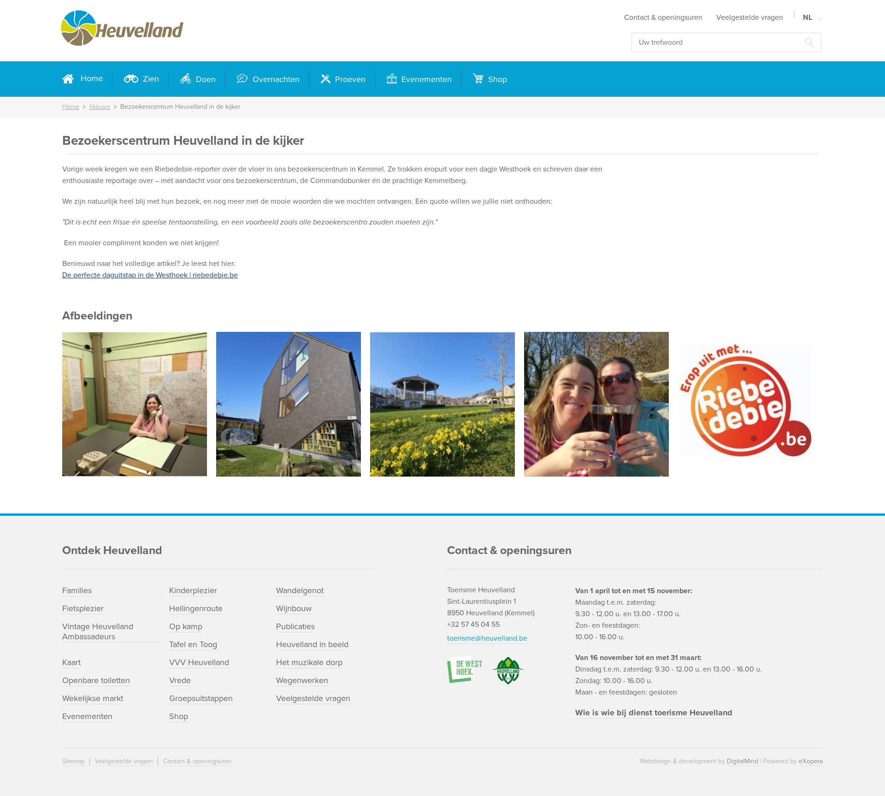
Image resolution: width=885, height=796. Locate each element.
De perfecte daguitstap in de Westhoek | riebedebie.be (150, 275)
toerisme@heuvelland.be (487, 638)
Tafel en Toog (193, 644)
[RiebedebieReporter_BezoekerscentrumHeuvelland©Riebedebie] (288, 404)
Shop (496, 79)
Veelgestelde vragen (749, 17)
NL (807, 17)
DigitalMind (742, 761)
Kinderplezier (193, 590)
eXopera (811, 761)
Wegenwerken (302, 680)
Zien (150, 79)
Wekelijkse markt (92, 698)
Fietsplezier (83, 608)
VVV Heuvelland (199, 662)
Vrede (180, 680)
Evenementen (425, 79)
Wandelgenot (300, 590)
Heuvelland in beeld (312, 644)
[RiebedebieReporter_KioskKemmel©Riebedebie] (442, 404)
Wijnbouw (294, 608)
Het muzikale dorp (309, 662)
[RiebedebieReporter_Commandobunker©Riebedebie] (134, 404)
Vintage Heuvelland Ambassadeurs (97, 631)
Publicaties (295, 626)
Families (77, 590)
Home (92, 78)
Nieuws (99, 107)
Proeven (349, 79)
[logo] (216, 30)
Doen (205, 79)
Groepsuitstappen (201, 698)
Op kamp (185, 626)
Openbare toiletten (96, 680)
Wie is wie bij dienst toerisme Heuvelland (653, 713)
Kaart (71, 662)
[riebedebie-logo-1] (750, 404)
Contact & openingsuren (663, 17)
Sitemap (73, 761)
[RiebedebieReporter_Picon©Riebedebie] (596, 404)
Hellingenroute (196, 608)
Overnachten (275, 79)
